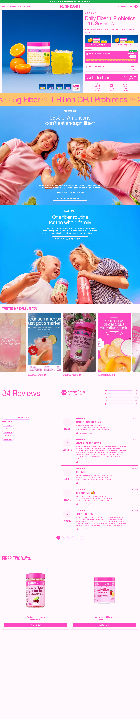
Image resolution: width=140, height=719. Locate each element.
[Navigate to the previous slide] (6, 51)
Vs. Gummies (8, 432)
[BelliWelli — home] (70, 6)
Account (122, 6)
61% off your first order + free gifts (70, 1)
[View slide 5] (76, 87)
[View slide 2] (50, 87)
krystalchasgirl (24, 375)
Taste (8, 425)
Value (8, 428)
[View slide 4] (67, 87)
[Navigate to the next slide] (79, 51)
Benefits (8, 435)
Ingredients (7, 439)
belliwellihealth (58, 375)
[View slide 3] (59, 87)
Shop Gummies (9, 6)
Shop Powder (24, 6)
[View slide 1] (42, 87)
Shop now (36, 625)
